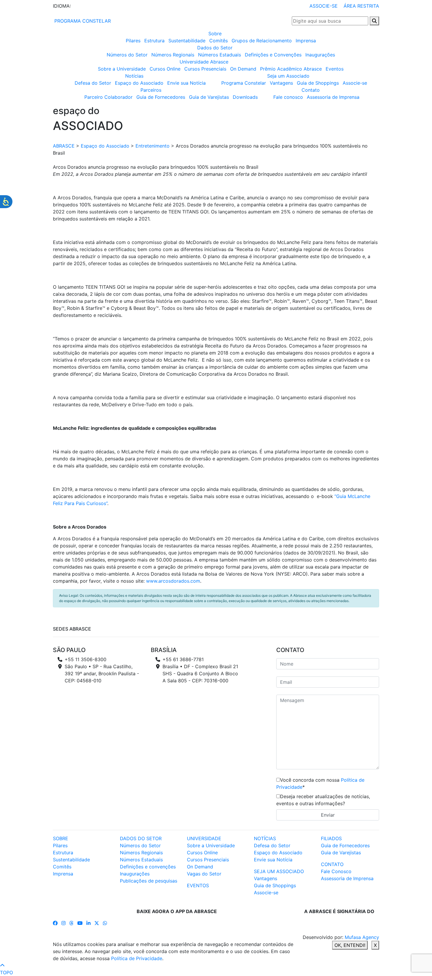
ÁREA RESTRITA (361, 6)
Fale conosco (288, 97)
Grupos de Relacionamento (262, 41)
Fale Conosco (336, 871)
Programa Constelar (243, 83)
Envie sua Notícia (186, 83)
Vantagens (281, 83)
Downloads (245, 97)
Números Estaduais (219, 55)
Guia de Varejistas (209, 97)
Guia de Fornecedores (160, 97)
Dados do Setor (214, 48)
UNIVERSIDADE (204, 838)
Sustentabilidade (186, 41)
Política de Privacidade (136, 958)
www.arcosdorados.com (173, 581)
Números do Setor (127, 55)
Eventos (335, 69)
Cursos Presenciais (205, 69)
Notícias (134, 76)
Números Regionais (172, 55)
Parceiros (150, 90)
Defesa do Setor (93, 83)
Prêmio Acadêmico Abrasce (291, 69)
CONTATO (332, 864)
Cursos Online (165, 69)
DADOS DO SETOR (141, 838)
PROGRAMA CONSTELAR (82, 21)
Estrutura (154, 41)
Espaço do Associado (139, 83)
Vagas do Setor (204, 874)
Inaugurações (320, 55)
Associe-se (355, 83)
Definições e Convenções (273, 55)
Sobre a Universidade (122, 69)
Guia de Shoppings (318, 83)
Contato (311, 90)
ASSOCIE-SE (323, 6)
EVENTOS (198, 885)
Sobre (215, 33)
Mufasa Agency (362, 937)
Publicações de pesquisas (148, 881)
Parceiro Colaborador (108, 97)
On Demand (243, 69)
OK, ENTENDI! (349, 945)
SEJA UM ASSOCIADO (279, 871)
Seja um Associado (288, 76)
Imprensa (306, 41)
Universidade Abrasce (204, 62)
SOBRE (60, 838)
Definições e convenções (148, 867)
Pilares (133, 41)
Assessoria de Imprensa (333, 97)
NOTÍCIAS (265, 838)
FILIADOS (331, 838)
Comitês (218, 41)
